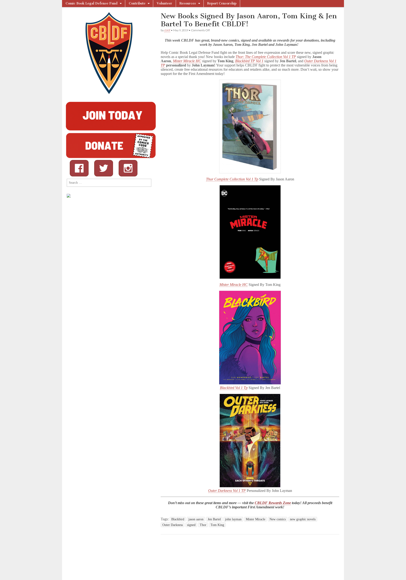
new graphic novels (303, 519)
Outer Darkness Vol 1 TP (227, 491)
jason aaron (195, 519)
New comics (277, 519)
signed (191, 525)
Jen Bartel (214, 519)
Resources (188, 3)
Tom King (217, 525)
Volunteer (164, 3)
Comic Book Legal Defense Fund (91, 3)
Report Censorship (221, 3)
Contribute (137, 3)
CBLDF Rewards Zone (273, 503)
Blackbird (177, 519)
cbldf (167, 30)
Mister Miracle (255, 519)
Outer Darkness (172, 525)
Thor (203, 525)
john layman (233, 519)
